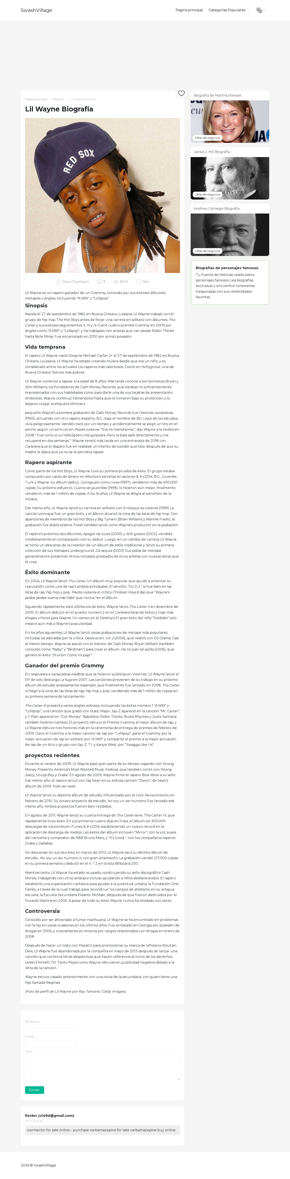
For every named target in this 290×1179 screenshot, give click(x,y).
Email (29, 1037)
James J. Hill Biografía (212, 152)
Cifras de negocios (207, 137)
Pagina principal (189, 10)
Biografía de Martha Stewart (218, 95)
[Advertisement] (145, 52)
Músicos (58, 99)
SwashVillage (36, 10)
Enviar (34, 1090)
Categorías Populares (227, 10)
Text (29, 1052)
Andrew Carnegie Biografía (216, 209)
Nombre (32, 1022)
